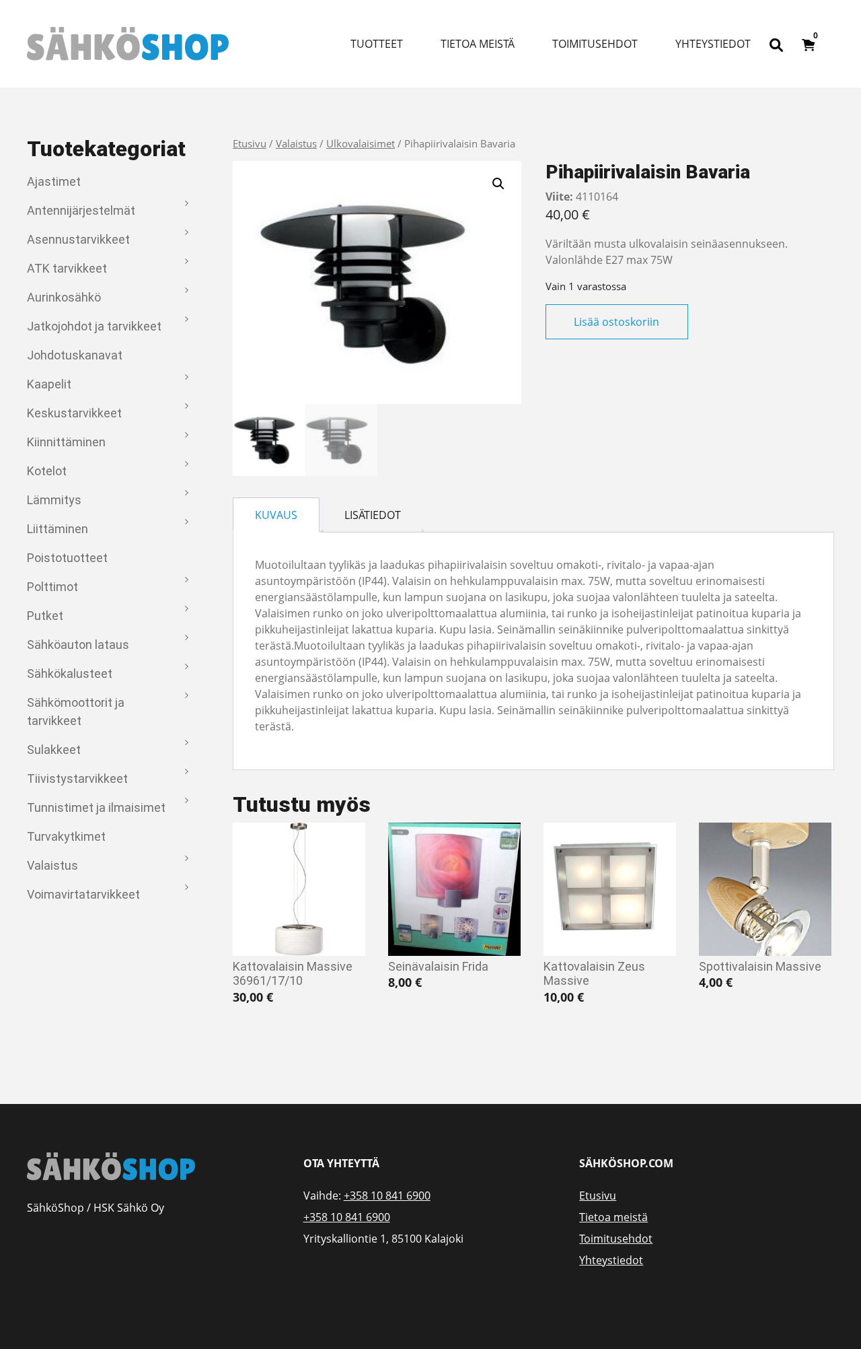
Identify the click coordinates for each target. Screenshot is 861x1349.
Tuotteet (376, 43)
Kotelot (47, 471)
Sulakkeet (54, 749)
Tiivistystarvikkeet (77, 778)
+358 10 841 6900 (387, 1195)
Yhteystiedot (713, 43)
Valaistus (52, 865)
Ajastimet (54, 181)
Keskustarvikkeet (74, 413)
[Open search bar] (776, 44)
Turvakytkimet (66, 836)
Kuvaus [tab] (276, 515)
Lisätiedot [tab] (372, 515)
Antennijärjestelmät (81, 210)
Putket (45, 616)
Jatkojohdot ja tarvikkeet (94, 326)
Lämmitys (54, 500)
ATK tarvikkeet (67, 268)
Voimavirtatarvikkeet (83, 894)
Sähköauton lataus (78, 644)
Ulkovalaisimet (360, 143)
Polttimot (52, 587)
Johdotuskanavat (74, 355)
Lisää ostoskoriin (616, 321)
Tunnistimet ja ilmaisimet (96, 807)
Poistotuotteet (67, 558)
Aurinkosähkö (64, 297)
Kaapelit (49, 384)
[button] (498, 184)
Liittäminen (57, 529)
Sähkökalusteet (69, 673)
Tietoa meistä (478, 43)
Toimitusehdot (595, 43)
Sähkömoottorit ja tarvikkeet (75, 711)
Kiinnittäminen (66, 442)
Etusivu (249, 143)
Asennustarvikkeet (78, 239)
